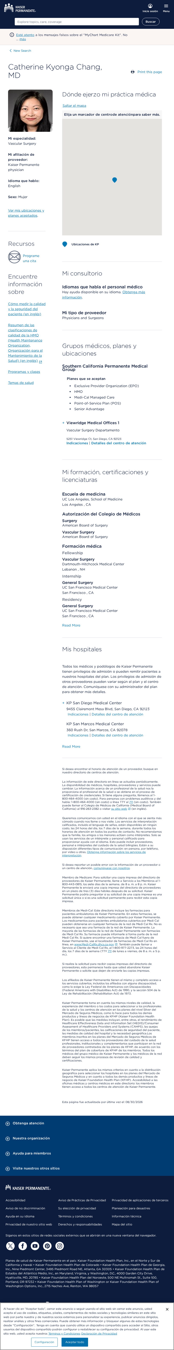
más (23, 39)
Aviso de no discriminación (25, 1208)
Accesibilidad (15, 1200)
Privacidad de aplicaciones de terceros (140, 1200)
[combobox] (77, 21)
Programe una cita (31, 258)
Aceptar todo (74, 1342)
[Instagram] (59, 1246)
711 (131, 802)
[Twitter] (10, 1246)
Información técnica (126, 1216)
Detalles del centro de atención (118, 443)
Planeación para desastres (131, 1208)
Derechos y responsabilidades (80, 1224)
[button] (114, 180)
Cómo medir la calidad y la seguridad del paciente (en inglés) (27, 309)
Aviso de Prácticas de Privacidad (82, 1200)
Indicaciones (77, 443)
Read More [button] (71, 625)
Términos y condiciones (75, 1216)
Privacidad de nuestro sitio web (29, 1224)
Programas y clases (24, 372)
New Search (22, 50)
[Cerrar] (167, 1309)
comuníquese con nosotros (112, 868)
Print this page (150, 72)
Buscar (151, 21)
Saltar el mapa (74, 106)
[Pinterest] (46, 1246)
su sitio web (119, 808)
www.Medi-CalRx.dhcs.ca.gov (94, 944)
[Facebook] (22, 1246)
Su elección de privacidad (77, 1208)
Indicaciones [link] (78, 714)
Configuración (44, 1342)
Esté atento (25, 35)
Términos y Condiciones (64, 1333)
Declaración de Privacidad (99, 1333)
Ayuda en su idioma (20, 1216)
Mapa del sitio (122, 1224)
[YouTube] (34, 1246)
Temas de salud (21, 383)
